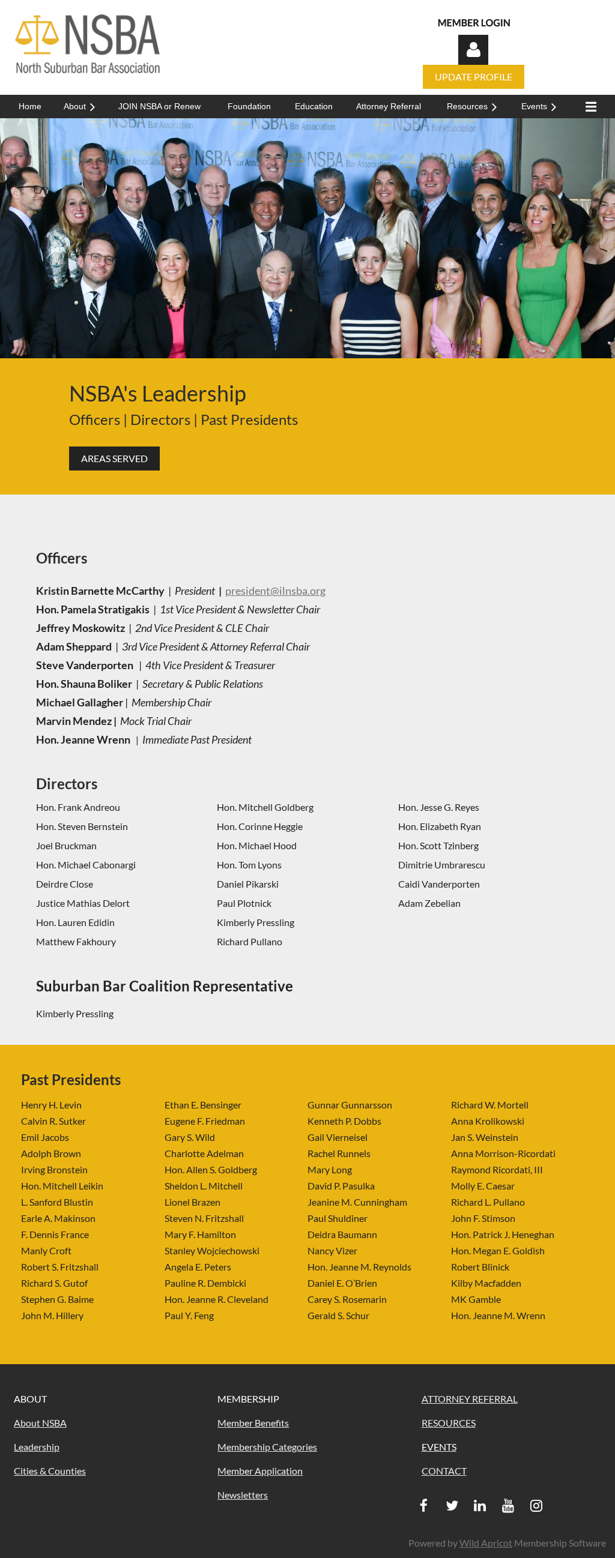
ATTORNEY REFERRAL (470, 1398)
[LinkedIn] (480, 1505)
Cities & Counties (50, 1470)
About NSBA (40, 1422)
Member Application (260, 1470)
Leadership (36, 1446)
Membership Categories (267, 1446)
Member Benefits (253, 1422)
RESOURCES (449, 1422)
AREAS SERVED (114, 458)
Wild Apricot (485, 1542)
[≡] (588, 106)
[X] (452, 1505)
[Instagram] (537, 1505)
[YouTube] (508, 1505)
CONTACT (444, 1470)
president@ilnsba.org (275, 590)
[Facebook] (424, 1505)
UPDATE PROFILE (473, 76)
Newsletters (242, 1494)
